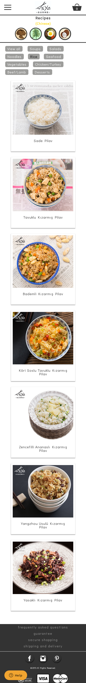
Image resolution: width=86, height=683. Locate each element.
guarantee (43, 633)
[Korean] (50, 34)
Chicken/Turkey (48, 64)
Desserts (42, 72)
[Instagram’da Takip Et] (43, 658)
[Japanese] (35, 34)
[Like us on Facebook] (29, 658)
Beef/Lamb (16, 72)
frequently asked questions (43, 627)
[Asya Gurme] (43, 7)
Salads (55, 49)
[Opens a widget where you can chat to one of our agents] (15, 675)
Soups (35, 49)
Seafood (53, 56)
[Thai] (65, 34)
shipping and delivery (43, 646)
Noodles (14, 56)
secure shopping (43, 639)
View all (13, 49)
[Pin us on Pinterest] (56, 658)
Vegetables (17, 64)
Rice (33, 56)
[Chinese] (21, 34)
